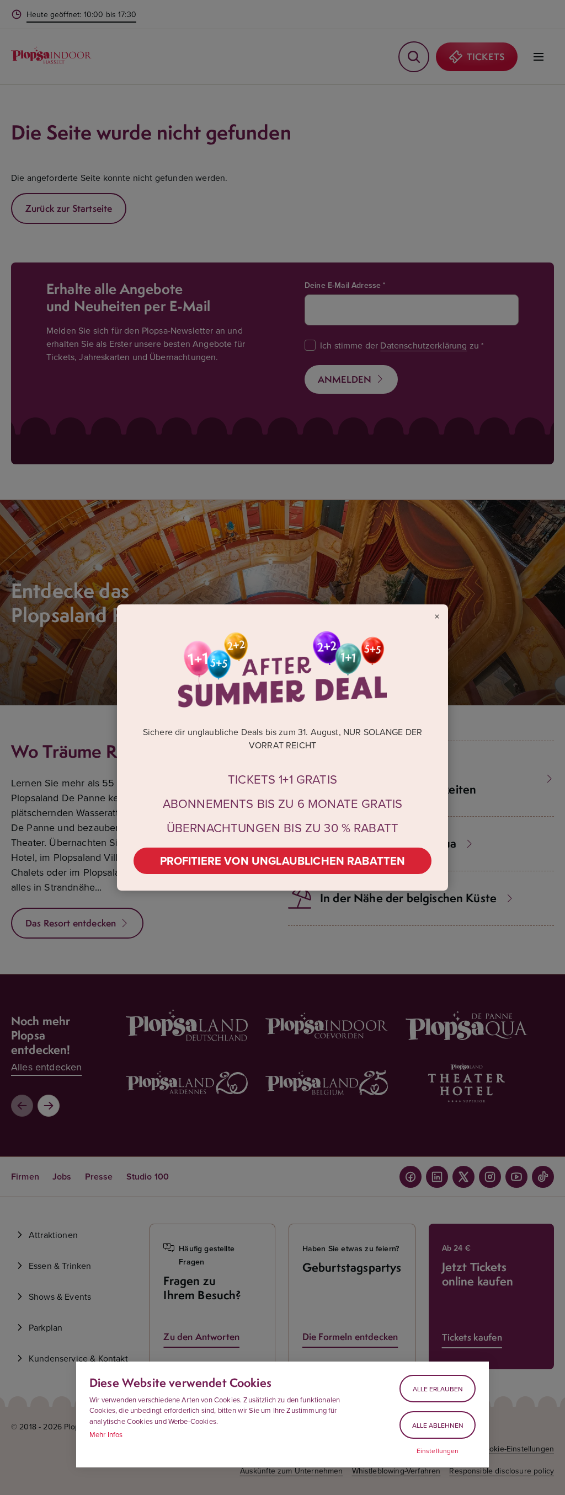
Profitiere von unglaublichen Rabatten (283, 861)
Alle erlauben (438, 1389)
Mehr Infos (106, 1434)
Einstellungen (438, 1451)
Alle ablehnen (437, 1425)
